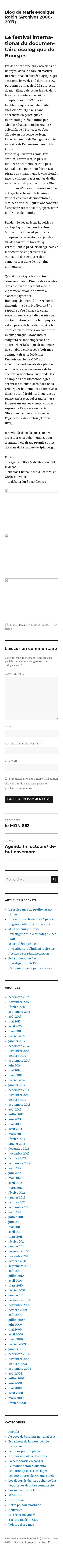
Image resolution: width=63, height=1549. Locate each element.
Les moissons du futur (24, 1490)
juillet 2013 (16, 1114)
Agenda (13, 1431)
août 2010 (15, 1271)
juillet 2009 (16, 1319)
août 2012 (14, 1168)
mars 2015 (15, 1031)
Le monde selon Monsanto (27, 1466)
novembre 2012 (18, 1153)
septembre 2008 (19, 1368)
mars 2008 (16, 1398)
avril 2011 (14, 1231)
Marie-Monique (19, 624)
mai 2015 (14, 1021)
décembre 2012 (18, 1148)
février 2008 (17, 1403)
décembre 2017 (18, 997)
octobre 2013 (17, 1099)
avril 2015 (15, 1026)
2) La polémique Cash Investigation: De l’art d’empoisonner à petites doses (30, 963)
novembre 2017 (18, 1002)
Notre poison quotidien (24, 1505)
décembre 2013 (18, 1090)
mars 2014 (15, 1075)
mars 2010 (15, 1285)
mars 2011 (15, 1236)
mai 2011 (14, 1227)
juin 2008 (15, 1383)
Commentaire (14, 673)
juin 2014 (14, 1065)
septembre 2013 (19, 1104)
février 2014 (16, 1080)
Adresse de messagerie (23, 743)
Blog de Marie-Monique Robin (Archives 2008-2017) (30, 17)
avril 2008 (15, 1393)
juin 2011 (14, 1222)
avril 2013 (15, 1129)
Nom (9, 726)
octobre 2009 (17, 1310)
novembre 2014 (18, 1051)
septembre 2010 (19, 1266)
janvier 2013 (16, 1143)
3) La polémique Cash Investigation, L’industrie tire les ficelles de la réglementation (31, 948)
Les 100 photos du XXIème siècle (31, 1475)
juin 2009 (15, 1324)
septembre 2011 (19, 1207)
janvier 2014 (16, 1085)
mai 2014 (14, 1070)
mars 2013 (15, 1134)
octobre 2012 (17, 1158)
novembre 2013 (18, 1095)
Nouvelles (15, 1510)
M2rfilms (15, 1495)
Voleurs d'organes (21, 1524)
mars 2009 (16, 1339)
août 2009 (15, 1315)
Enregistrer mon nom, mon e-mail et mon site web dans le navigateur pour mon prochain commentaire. (31, 783)
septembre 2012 (19, 1163)
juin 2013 (14, 1119)
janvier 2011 (16, 1246)
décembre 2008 (19, 1354)
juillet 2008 (16, 1378)
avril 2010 (15, 1280)
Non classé (16, 1500)
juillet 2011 (15, 1217)
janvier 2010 (16, 1295)
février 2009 (17, 1344)
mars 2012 (15, 1187)
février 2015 (16, 1036)
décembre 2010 (18, 1251)
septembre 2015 (19, 1011)
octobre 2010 (17, 1261)
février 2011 (16, 1241)
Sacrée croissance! (21, 1515)
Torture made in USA (23, 1519)
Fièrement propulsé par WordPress (34, 1542)
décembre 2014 (18, 1046)
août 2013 (14, 1109)
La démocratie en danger (25, 1461)
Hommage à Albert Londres (27, 1456)
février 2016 (16, 1007)
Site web (11, 760)
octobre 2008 (17, 1363)
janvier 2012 (16, 1197)
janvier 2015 (16, 1041)
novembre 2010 (19, 1256)
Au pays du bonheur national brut (31, 1436)
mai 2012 (14, 1178)
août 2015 (14, 1016)
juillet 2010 (16, 1275)
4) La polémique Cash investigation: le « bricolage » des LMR (32, 934)
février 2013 (16, 1139)
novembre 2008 (19, 1359)
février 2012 (16, 1192)
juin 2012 (14, 1173)
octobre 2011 (16, 1202)
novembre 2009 (19, 1305)
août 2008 (15, 1373)
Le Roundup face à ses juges (28, 1471)
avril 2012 (15, 1183)
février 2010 (16, 1290)
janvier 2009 (17, 1349)
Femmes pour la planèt (24, 1451)
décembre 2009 (19, 1300)
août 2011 (14, 1212)
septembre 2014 (19, 1060)
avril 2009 (15, 1334)
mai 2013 (14, 1124)
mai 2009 (15, 1329)
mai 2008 (15, 1388)
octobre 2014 (17, 1055)
